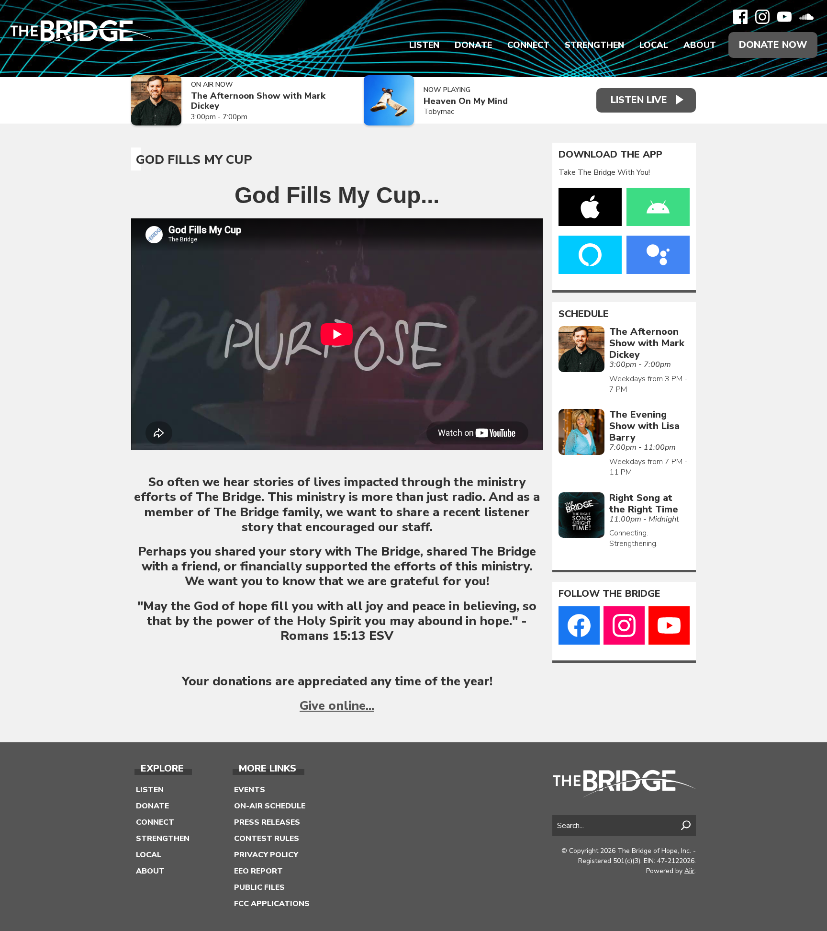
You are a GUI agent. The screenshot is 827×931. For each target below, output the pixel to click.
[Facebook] (740, 17)
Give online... (337, 705)
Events (249, 789)
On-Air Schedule (269, 806)
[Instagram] (762, 17)
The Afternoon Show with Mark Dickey (258, 101)
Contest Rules (266, 838)
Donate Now (773, 44)
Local (653, 45)
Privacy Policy (266, 855)
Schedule (584, 314)
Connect (528, 45)
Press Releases (267, 822)
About (699, 45)
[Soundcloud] (806, 17)
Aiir (689, 870)
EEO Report (258, 871)
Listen (424, 45)
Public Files (259, 887)
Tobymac (439, 111)
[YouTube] (784, 17)
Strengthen (594, 45)
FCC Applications (272, 903)
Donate (473, 45)
